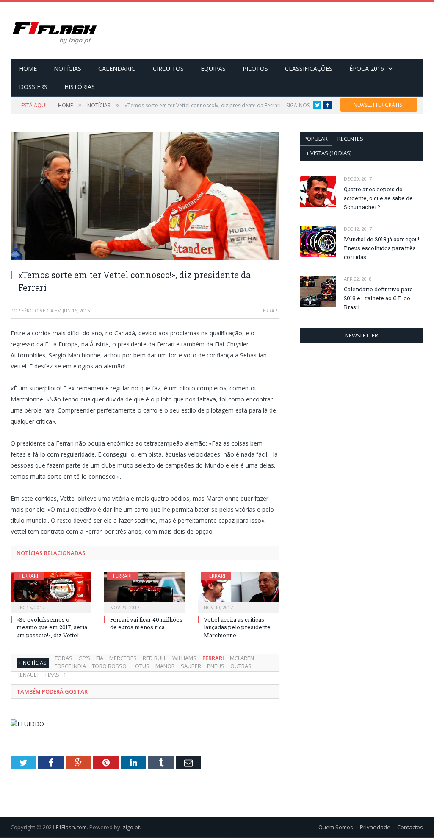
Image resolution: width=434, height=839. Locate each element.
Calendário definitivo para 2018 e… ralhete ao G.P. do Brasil (378, 298)
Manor (165, 666)
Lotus (141, 666)
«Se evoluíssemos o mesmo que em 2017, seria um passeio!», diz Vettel (52, 627)
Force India (70, 666)
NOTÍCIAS (67, 68)
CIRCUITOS (168, 68)
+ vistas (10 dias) (328, 153)
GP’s (84, 658)
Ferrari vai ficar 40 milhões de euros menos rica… (146, 623)
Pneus (215, 666)
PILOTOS (255, 68)
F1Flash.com (71, 827)
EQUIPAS (213, 68)
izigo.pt (131, 827)
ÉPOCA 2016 (366, 68)
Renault (28, 674)
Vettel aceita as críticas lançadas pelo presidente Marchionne (237, 627)
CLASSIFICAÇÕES (308, 68)
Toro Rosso (109, 666)
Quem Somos (335, 827)
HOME (28, 68)
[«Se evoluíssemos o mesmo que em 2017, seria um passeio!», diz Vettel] (51, 591)
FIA (99, 658)
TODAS (63, 658)
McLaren (242, 658)
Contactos (410, 827)
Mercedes (123, 658)
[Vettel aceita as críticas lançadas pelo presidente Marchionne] (238, 591)
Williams (184, 658)
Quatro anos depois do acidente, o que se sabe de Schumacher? (378, 198)
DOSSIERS (33, 87)
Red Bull (154, 658)
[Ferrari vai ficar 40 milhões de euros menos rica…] (144, 591)
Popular (316, 138)
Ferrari (28, 576)
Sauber (191, 666)
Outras (241, 666)
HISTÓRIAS (79, 87)
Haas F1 (55, 674)
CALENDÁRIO (117, 68)
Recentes (350, 138)
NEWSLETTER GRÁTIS (378, 105)
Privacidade (375, 827)
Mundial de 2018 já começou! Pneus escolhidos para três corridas (381, 248)
